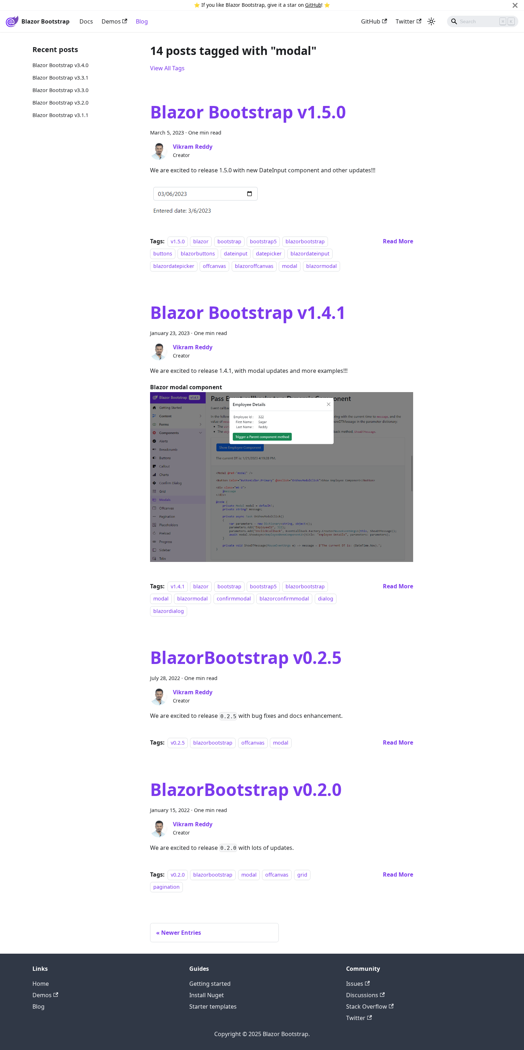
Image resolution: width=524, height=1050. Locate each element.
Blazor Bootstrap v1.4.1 (248, 312)
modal (289, 266)
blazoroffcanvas (254, 266)
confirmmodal (234, 598)
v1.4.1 (178, 586)
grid (302, 874)
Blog (142, 21)
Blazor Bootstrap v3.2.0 (60, 102)
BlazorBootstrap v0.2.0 (245, 789)
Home (40, 984)
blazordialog (168, 611)
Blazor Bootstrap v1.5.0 (248, 111)
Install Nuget (206, 995)
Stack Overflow (366, 1006)
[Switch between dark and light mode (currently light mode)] (431, 21)
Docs (86, 21)
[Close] (515, 5)
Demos (111, 21)
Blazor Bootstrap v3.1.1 (60, 115)
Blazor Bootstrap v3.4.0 (60, 65)
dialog (325, 598)
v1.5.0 (178, 241)
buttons (162, 253)
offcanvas (214, 266)
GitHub (313, 4)
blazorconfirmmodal (284, 598)
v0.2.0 (178, 874)
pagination (166, 886)
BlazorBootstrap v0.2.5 (245, 657)
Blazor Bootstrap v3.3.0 (60, 90)
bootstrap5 (263, 241)
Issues (354, 984)
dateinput (235, 253)
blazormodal (321, 266)
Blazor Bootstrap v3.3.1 (60, 77)
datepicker (269, 253)
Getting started (210, 984)
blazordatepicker (173, 266)
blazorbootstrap (305, 241)
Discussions (362, 995)
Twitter (405, 21)
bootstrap (229, 241)
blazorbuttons (198, 253)
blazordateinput (310, 253)
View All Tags (167, 68)
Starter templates (213, 1006)
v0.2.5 (178, 742)
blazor (201, 241)
